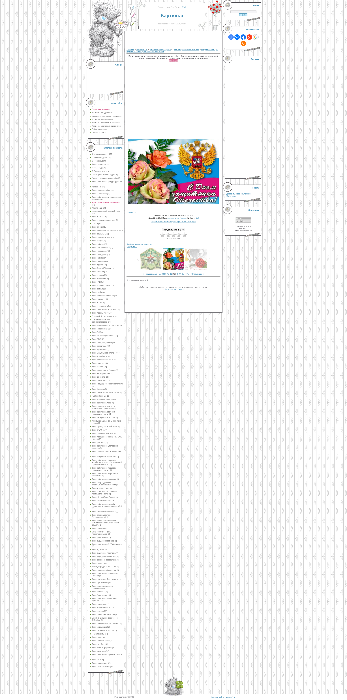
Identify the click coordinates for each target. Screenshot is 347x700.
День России (98, 271)
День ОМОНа (98, 430)
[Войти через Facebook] (243, 37)
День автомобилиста (101, 501)
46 (185, 274)
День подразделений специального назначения (104, 483)
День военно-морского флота (105, 325)
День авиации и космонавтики (106, 230)
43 (177, 274)
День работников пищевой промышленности (104, 469)
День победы (98, 244)
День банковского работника (105, 623)
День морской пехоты (102, 607)
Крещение (96, 187)
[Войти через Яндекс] (249, 37)
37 (160, 274)
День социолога (99, 528)
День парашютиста (101, 313)
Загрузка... (132, 246)
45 (183, 274)
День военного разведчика (104, 560)
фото (177, 218)
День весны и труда (101, 237)
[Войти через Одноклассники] (243, 43)
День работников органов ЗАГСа (107, 654)
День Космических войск (103, 433)
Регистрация (170, 289)
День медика (98, 275)
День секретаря (99, 380)
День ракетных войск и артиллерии (102, 587)
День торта (97, 302)
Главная (130, 49)
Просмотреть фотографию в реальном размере (173, 222)
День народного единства (103, 556)
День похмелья (99, 164)
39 (165, 274)
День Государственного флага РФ (107, 384)
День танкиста (98, 377)
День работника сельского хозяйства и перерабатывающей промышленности (107, 462)
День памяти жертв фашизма (105, 392)
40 (168, 274)
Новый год (97, 168)
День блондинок (99, 254)
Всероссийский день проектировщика (101, 533)
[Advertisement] (106, 78)
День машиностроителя (103, 399)
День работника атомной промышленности (103, 413)
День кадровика (99, 251)
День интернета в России (103, 417)
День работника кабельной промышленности (104, 492)
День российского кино (102, 360)
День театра (97, 216)
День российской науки (102, 190)
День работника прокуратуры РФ (107, 181)
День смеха (97, 227)
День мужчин (98, 549)
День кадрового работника (104, 457)
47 (188, 274)
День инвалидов (99, 627)
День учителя (98, 442)
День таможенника (100, 488)
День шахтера (98, 363)
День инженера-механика (103, 511)
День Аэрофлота (99, 356)
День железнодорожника (103, 336)
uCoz (232, 697)
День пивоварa (99, 261)
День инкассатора (100, 329)
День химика (98, 258)
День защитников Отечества (106, 203)
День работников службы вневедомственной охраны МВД (107, 505)
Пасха (95, 223)
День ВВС (96, 339)
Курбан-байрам (99, 396)
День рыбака (98, 292)
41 (171, 274)
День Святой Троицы (101, 268)
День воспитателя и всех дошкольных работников (103, 407)
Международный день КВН (104, 567)
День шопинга (98, 563)
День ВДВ (96, 332)
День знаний (97, 366)
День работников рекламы (104, 479)
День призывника (100, 582)
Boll (197, 218)
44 (180, 274)
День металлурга (100, 306)
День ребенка (98, 592)
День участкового (100, 537)
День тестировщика (101, 373)
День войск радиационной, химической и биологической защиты (105, 522)
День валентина (99, 194)
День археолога (99, 349)
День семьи (97, 289)
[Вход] (133, 25)
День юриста (98, 637)
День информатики (101, 641)
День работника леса (101, 403)
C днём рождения (100, 154)
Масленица (97, 208)
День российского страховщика (106, 451)
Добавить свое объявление (139, 244)
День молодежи (99, 278)
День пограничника (101, 247)
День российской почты (103, 296)
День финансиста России (103, 370)
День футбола (98, 644)
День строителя (99, 346)
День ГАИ (96, 282)
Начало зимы (98, 634)
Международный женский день (106, 211)
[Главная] (133, 10)
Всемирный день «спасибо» (105, 178)
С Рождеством (98, 171)
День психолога (99, 604)
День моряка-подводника (103, 220)
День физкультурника (102, 342)
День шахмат (98, 299)
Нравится (131, 212)
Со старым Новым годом (103, 175)
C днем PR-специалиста (103, 316)
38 (163, 274)
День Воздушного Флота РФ (104, 353)
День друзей (97, 265)
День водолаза (99, 234)
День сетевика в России (103, 630)
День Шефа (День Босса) (103, 497)
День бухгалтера (99, 595)
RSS (184, 7)
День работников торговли (104, 309)
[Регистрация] (133, 17)
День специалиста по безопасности (102, 516)
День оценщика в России (103, 614)
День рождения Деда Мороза (105, 579)
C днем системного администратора (101, 321)
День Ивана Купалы (101, 285)
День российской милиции (104, 570)
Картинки (183, 218)
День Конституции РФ (102, 647)
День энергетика (99, 663)
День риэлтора (99, 651)
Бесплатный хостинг (220, 697)
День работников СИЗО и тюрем (107, 544)
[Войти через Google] (256, 37)
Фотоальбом (141, 49)
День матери (98, 611)
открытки (170, 218)
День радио (97, 241)
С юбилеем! (97, 161)
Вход (180, 289)
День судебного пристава (103, 553)
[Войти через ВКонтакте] (237, 37)
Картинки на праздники (160, 49)
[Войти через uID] (231, 37)
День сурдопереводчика (103, 541)
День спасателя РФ (101, 666)
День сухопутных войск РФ (104, 426)
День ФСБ (96, 660)
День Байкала (98, 389)
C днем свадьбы (99, 157)
